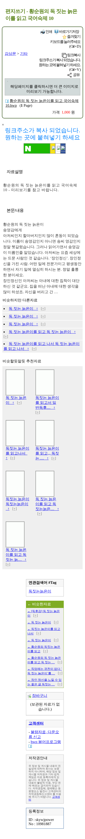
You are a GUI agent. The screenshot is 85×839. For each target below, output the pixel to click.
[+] (43, 309)
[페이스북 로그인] (63, 148)
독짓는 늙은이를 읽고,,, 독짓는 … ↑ (47, 453)
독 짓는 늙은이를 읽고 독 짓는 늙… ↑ (16, 555)
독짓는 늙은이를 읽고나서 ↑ (17, 453)
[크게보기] (7, 81)
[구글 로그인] (57, 148)
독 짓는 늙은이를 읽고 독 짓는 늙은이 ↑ (42, 332)
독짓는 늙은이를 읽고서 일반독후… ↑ (47, 403)
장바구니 (39, 696)
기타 (24, 54)
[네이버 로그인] (37, 148)
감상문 (10, 54)
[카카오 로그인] (52, 148)
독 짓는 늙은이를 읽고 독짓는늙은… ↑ (47, 504)
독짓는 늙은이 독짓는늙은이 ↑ (17, 504)
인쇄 (48, 32)
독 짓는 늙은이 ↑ (23, 309)
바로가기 (69, 32)
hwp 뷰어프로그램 (46, 742)
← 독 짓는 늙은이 (39, 622)
